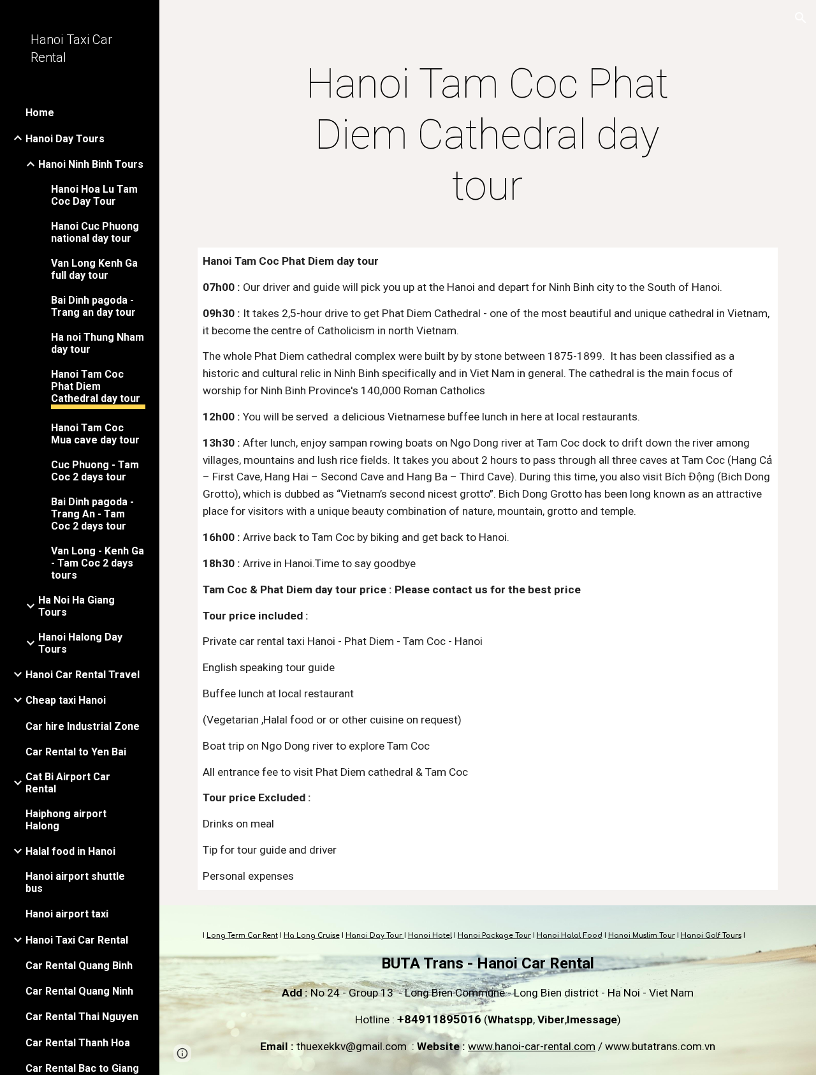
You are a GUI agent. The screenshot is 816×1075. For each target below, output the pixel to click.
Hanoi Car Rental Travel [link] (83, 675)
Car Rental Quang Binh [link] (79, 966)
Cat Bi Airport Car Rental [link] (68, 783)
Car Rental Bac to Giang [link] (82, 1068)
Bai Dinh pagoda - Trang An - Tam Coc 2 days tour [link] (92, 514)
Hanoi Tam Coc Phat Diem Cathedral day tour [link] (95, 386)
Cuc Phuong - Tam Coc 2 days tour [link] (95, 471)
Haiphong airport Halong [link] (66, 820)
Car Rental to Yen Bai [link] (76, 752)
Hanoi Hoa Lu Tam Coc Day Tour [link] (94, 195)
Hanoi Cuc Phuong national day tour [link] (95, 232)
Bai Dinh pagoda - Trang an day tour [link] (93, 306)
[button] (800, 18)
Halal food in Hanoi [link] (70, 851)
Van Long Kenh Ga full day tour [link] (94, 269)
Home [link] (40, 113)
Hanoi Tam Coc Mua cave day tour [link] (95, 434)
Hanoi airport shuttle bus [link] (75, 882)
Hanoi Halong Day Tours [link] (80, 643)
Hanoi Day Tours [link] (65, 139)
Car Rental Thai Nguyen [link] (82, 1017)
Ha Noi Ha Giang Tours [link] (76, 606)
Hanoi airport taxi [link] (67, 914)
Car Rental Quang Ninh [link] (79, 991)
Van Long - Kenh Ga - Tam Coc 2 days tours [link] (97, 563)
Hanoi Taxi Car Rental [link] (77, 940)
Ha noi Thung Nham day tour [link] (97, 343)
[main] (487, 135)
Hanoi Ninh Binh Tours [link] (90, 164)
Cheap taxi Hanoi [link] (66, 700)
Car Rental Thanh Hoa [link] (78, 1043)
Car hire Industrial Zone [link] (83, 726)
